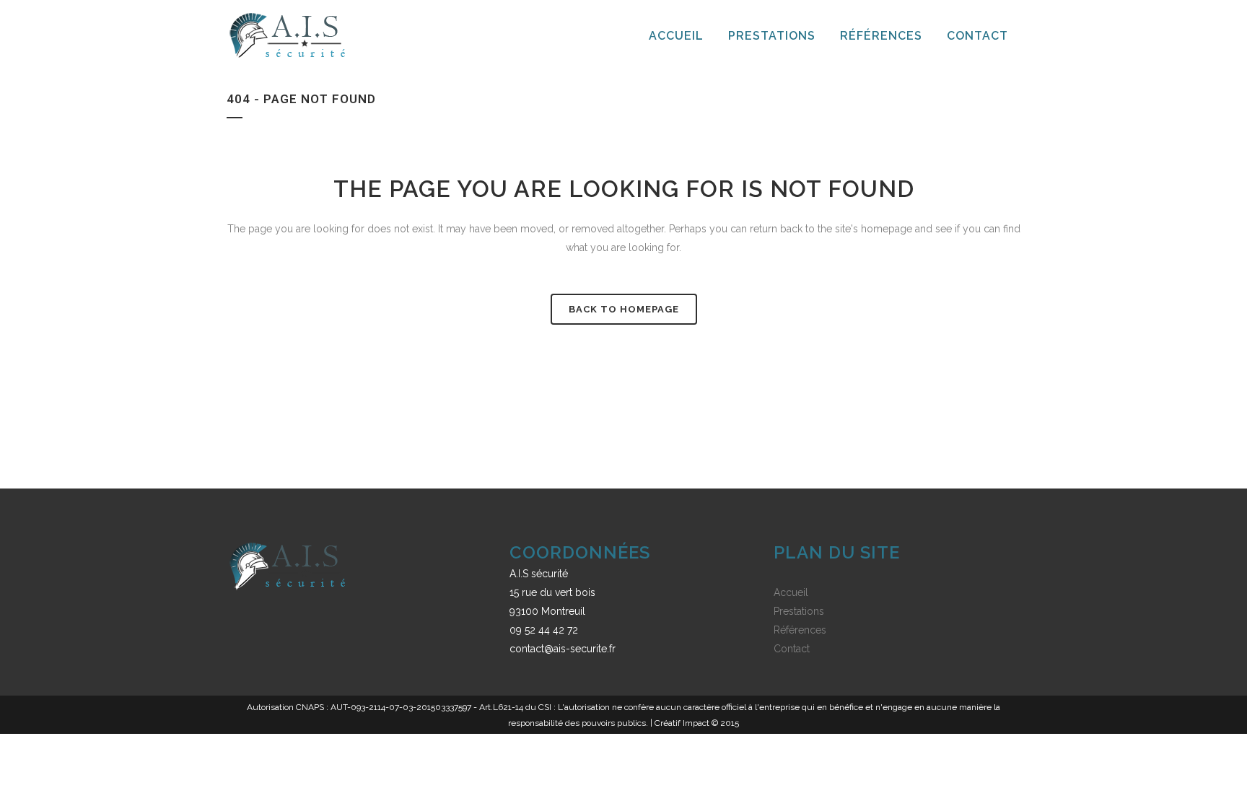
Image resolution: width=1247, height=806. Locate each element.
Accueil (791, 592)
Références (800, 630)
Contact (792, 648)
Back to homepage (624, 309)
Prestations (799, 611)
